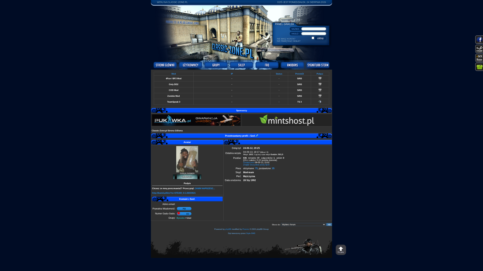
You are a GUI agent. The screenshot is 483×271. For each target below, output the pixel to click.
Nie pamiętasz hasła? (288, 41)
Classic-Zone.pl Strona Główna (167, 130)
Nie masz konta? (286, 39)
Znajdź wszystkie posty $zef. (256, 165)
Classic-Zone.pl (178, 2)
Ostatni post (248, 162)
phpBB (228, 229)
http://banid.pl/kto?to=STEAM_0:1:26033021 (174, 193)
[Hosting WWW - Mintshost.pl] (286, 125)
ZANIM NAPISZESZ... (205, 188)
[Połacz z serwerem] (319, 79)
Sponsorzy (241, 110)
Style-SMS (250, 233)
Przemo (245, 229)
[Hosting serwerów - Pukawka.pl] (196, 125)
